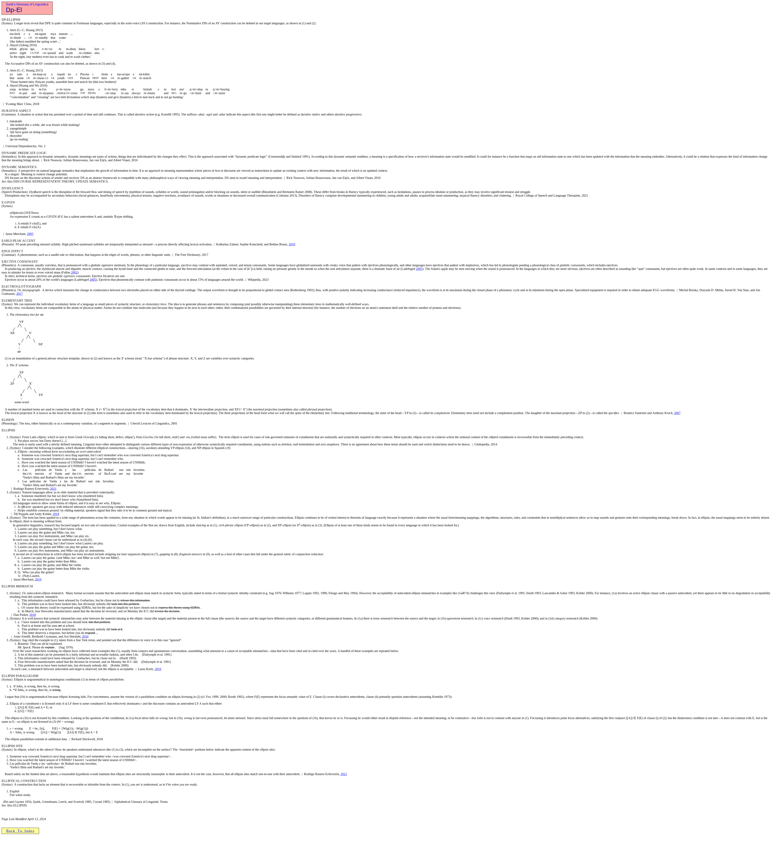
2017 (19, 293)
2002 (74, 272)
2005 (30, 234)
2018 (32, 614)
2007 (677, 413)
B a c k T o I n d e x (20, 831)
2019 (292, 244)
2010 (158, 669)
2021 (53, 488)
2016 (85, 636)
